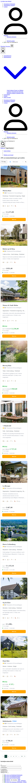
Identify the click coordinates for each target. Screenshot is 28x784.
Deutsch (18, 776)
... (18, 756)
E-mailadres (4, 769)
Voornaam (3, 766)
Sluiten (3, 48)
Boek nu (3, 148)
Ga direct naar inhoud (6, 1)
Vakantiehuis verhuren (9, 5)
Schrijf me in (4, 770)
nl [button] (17, 42)
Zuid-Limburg (10, 90)
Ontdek (5, 96)
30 (21, 756)
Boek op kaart (7, 97)
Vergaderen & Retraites (9, 4)
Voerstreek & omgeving (17, 91)
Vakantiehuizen (7, 55)
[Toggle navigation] (12, 45)
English (18, 777)
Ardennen (18, 93)
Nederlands (19, 775)
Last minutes (7, 94)
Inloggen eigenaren (11, 37)
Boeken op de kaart (8, 155)
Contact (6, 6)
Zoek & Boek (7, 151)
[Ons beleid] (10, 161)
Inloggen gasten (11, 41)
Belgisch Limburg (11, 93)
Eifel (22, 93)
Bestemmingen (7, 57)
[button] (15, 89)
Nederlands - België (21, 782)
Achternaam (4, 767)
